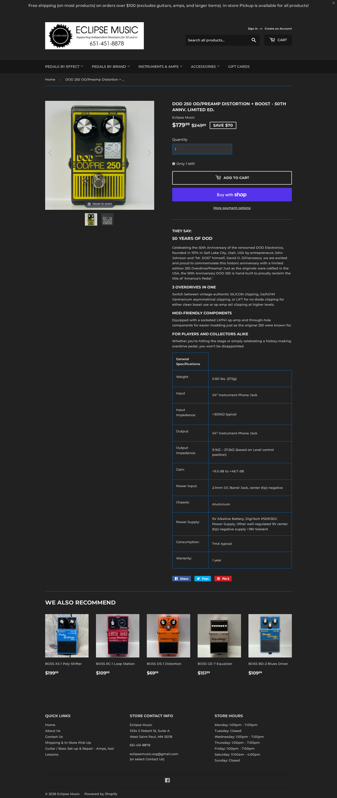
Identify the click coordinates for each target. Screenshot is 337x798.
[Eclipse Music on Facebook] (167, 781)
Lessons (51, 754)
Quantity (179, 139)
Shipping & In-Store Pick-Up (68, 743)
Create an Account (278, 28)
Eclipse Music (68, 794)
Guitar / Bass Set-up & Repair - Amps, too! (79, 748)
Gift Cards (239, 66)
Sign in (253, 28)
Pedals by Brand (109, 66)
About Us (52, 731)
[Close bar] (334, 3)
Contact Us (54, 737)
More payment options (232, 208)
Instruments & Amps (159, 66)
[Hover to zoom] (99, 155)
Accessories (204, 66)
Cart (282, 40)
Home (50, 79)
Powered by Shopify (100, 794)
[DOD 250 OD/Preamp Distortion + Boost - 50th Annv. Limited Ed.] (91, 219)
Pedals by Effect (62, 66)
